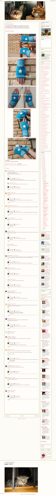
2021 (43, 157)
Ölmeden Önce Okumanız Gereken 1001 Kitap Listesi (47, 235)
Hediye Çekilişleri (43, 81)
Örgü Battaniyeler (43, 121)
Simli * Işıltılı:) (44, 221)
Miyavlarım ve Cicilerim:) (45, 181)
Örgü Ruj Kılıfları (43, 138)
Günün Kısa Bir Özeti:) (45, 217)
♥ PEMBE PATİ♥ (44, 441)
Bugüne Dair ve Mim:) (45, 203)
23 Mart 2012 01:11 (17, 273)
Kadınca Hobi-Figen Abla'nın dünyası (45, 300)
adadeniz (43, 309)
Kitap (42, 88)
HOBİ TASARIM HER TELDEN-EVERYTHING (45, 358)
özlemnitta (8, 279)
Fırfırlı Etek (47, 349)
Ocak (44, 228)
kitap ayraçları (43, 114)
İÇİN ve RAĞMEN (48, 359)
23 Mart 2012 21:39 (13, 331)
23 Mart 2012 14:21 (17, 297)
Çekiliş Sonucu (45, 206)
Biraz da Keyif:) (45, 220)
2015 (43, 164)
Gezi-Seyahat (43, 77)
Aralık (44, 169)
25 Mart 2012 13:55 (17, 383)
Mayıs (44, 177)
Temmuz (44, 175)
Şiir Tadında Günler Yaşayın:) (45, 192)
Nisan (44, 178)
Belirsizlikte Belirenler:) (44, 188)
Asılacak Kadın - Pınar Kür (47, 256)
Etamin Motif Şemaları (44, 71)
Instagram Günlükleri (44, 84)
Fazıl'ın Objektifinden (44, 74)
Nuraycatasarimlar (9, 205)
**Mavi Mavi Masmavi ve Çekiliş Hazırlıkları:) (46, 215)
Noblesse (8, 192)
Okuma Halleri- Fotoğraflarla (45, 98)
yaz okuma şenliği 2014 (44, 115)
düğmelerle (12, 26)
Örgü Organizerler (43, 135)
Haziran (44, 176)
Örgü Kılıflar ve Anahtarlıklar (45, 132)
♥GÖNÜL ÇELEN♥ (44, 419)
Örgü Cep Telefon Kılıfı (44, 124)
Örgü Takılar (43, 142)
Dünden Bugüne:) (45, 213)
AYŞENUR (15, 379)
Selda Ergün (44, 435)
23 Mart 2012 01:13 (17, 186)
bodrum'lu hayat (44, 340)
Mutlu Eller (8, 390)
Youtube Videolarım (44, 110)
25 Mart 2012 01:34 (17, 371)
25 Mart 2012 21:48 (13, 390)
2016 (43, 163)
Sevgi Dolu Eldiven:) (45, 225)
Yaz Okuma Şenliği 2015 (44, 107)
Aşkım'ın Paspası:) (45, 197)
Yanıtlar (9, 197)
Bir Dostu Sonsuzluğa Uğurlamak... (46, 186)
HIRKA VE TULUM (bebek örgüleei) (47, 376)
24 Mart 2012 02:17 (12, 349)
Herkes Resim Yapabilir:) (45, 211)
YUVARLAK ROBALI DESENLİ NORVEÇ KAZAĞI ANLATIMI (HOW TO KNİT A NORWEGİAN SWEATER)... (46, 332)
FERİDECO (8, 331)
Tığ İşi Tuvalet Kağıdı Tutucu (45, 104)
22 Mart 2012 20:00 (12, 192)
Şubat (44, 227)
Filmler (46, 310)
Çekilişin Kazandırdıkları (44, 117)
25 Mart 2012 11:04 (12, 377)
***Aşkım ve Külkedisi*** (45, 223)
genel (42, 111)
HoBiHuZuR (9, 318)
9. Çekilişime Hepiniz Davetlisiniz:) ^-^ (48, 276)
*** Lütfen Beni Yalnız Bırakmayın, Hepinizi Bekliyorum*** (48, 270)
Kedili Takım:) (47, 241)
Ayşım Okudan (10, 163)
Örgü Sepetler (43, 139)
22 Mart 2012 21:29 (17, 178)
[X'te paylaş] (19, 163)
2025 (43, 153)
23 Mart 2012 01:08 (17, 224)
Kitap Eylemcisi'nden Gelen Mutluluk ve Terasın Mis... (45, 208)
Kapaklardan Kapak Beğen (45, 85)
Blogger (27, 494)
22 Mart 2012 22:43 (15, 255)
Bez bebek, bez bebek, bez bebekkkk (47, 302)
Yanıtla (9, 189)
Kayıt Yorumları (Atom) (23, 418)
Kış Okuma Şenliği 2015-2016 (45, 93)
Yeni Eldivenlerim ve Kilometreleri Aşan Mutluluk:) (45, 184)
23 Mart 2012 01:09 (17, 237)
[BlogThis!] (18, 163)
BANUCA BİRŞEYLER (45, 368)
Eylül (43, 172)
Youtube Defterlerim (44, 108)
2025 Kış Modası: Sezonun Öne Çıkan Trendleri (48, 320)
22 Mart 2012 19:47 (11, 170)
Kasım (44, 170)
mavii (8, 170)
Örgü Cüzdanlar (43, 125)
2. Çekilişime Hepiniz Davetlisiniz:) (45, 199)
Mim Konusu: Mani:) (47, 247)
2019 (43, 159)
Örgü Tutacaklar (43, 143)
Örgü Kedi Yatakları (44, 128)
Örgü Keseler (43, 129)
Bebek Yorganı (47, 382)
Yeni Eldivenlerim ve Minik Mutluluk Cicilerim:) (45, 201)
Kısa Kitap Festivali (43, 89)
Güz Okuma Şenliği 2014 (44, 78)
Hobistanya (8, 336)
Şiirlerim (42, 149)
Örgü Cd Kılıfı (43, 122)
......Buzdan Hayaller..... (45, 409)
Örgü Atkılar (42, 118)
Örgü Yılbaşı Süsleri (44, 146)
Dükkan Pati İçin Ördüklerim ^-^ (47, 283)
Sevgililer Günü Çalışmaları (45, 103)
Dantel (42, 70)
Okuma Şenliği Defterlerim (44, 100)
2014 (43, 165)
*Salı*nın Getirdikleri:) (46, 190)
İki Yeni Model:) (45, 224)
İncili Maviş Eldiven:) (45, 189)
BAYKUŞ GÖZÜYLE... (10, 255)
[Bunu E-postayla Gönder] (17, 163)
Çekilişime (8, 161)
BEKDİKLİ (43, 374)
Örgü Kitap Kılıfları (43, 131)
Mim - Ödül (42, 95)
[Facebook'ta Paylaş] (20, 163)
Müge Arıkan (44, 401)
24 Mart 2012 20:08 (17, 358)
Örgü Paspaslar (43, 136)
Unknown (8, 377)
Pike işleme (42, 101)
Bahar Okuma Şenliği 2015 (45, 67)
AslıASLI (8, 349)
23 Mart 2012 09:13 (13, 279)
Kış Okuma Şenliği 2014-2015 (45, 91)
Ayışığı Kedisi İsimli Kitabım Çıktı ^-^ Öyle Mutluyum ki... (47, 263)
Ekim (43, 171)
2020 (43, 158)
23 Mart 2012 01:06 (17, 211)
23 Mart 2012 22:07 (13, 336)
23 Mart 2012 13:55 (13, 318)
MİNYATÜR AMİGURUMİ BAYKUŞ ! (47, 421)
